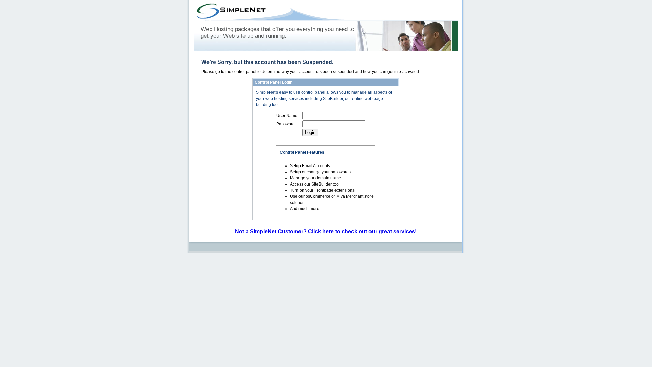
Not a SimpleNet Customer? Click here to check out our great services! (326, 231)
